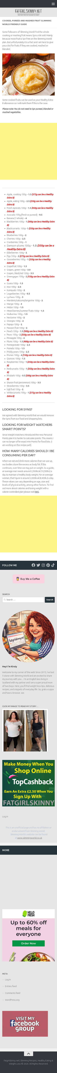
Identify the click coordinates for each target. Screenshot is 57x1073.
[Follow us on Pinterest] (48, 565)
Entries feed (11, 986)
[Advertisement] (28, 151)
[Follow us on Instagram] (43, 565)
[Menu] (53, 4)
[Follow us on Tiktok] (53, 565)
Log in (5, 816)
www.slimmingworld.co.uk (29, 838)
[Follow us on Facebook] (33, 565)
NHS (37, 492)
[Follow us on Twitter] (38, 565)
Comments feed (12, 993)
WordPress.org (12, 1000)
